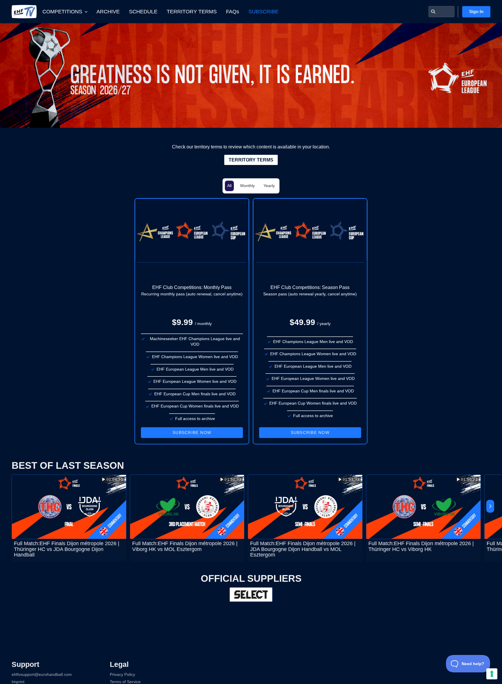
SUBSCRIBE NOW (192, 432)
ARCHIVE (108, 12)
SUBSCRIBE (263, 12)
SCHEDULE (143, 12)
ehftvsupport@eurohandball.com (42, 674)
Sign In (476, 11)
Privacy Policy (122, 674)
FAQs (232, 12)
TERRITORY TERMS (192, 12)
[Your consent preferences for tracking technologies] (491, 673)
